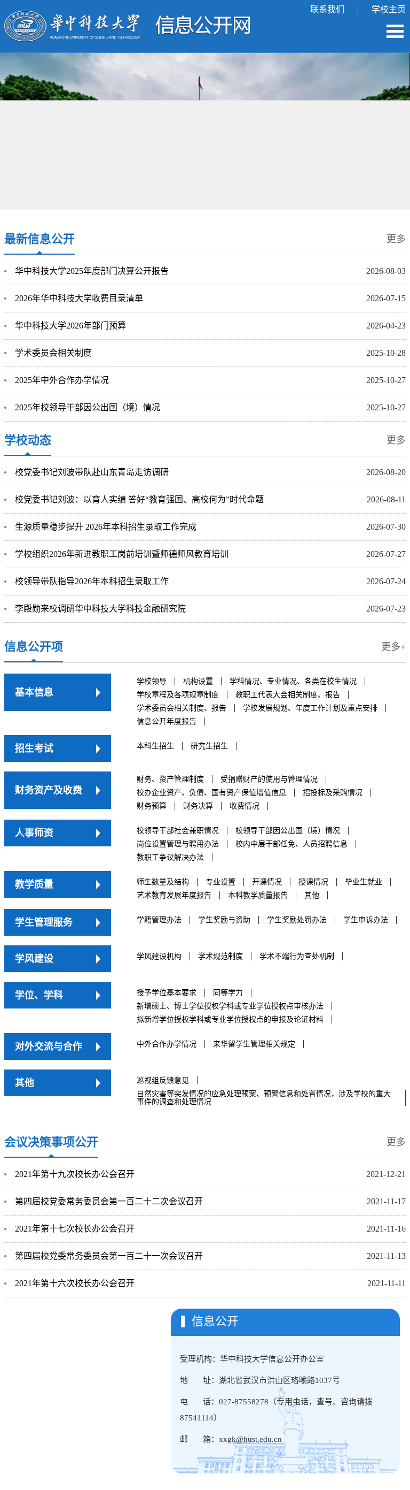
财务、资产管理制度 (170, 779)
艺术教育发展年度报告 (174, 895)
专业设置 (220, 882)
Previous (29, 116)
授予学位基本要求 (166, 993)
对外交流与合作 (48, 1046)
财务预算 (152, 806)
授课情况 (313, 882)
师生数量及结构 (163, 882)
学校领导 (152, 681)
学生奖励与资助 (224, 920)
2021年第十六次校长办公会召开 (75, 1283)
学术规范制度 (220, 956)
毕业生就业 (363, 882)
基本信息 (34, 692)
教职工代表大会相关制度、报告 (287, 695)
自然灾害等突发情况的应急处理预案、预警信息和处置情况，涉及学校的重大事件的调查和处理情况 (264, 1098)
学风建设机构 (159, 956)
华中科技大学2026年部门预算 (70, 325)
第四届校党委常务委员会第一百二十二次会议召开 (109, 1201)
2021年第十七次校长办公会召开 (75, 1228)
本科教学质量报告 (258, 895)
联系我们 (327, 9)
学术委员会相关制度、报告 (181, 708)
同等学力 (228, 993)
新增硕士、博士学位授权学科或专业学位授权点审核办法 (230, 1006)
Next (379, 110)
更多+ (393, 646)
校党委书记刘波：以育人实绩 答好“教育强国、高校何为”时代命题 (139, 499)
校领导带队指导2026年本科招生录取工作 (92, 581)
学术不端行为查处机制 (296, 956)
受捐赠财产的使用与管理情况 (269, 779)
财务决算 (198, 806)
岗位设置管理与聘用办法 (178, 844)
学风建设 (34, 958)
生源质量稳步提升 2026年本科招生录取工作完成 (105, 526)
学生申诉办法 (365, 920)
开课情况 (267, 882)
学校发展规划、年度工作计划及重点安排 (310, 708)
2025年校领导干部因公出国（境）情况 (87, 407)
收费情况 (244, 806)
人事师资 (34, 833)
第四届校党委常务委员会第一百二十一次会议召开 (109, 1255)
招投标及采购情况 (332, 793)
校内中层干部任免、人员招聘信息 (291, 844)
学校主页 (389, 9)
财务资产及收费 (48, 790)
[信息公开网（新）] (127, 16)
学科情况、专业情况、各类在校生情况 (293, 681)
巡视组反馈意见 (163, 1080)
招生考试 (34, 748)
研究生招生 (209, 746)
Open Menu (395, 31)
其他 (311, 895)
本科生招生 (155, 746)
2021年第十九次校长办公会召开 (75, 1174)
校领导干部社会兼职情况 (178, 831)
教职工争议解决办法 (170, 857)
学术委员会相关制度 (53, 352)
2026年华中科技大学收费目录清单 (79, 298)
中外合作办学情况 (166, 1044)
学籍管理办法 (159, 920)
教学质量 (34, 884)
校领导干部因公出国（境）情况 (287, 831)
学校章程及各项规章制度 (178, 695)
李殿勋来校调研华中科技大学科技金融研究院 (100, 608)
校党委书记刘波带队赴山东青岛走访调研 (92, 472)
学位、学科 (39, 995)
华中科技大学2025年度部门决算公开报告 (92, 271)
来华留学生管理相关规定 (254, 1044)
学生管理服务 (44, 922)
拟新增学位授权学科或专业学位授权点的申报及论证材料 (230, 1019)
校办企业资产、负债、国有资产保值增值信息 (211, 793)
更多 (396, 239)
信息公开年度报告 (166, 721)
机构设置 (198, 681)
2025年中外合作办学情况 (62, 380)
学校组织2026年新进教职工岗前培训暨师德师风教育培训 (121, 554)
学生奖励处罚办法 (297, 920)
